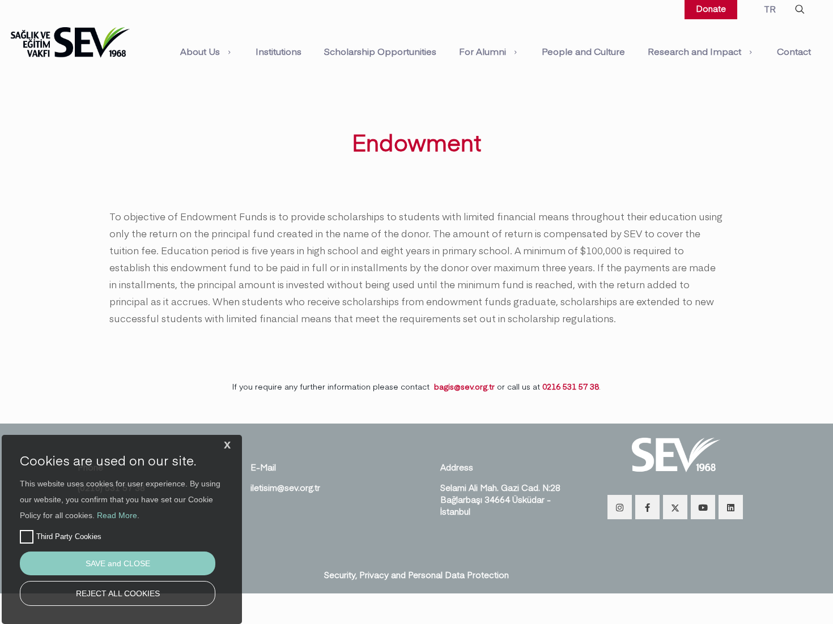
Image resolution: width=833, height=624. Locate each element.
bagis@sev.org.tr (464, 386)
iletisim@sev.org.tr (285, 487)
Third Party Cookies (68, 536)
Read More (117, 515)
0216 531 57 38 (570, 386)
